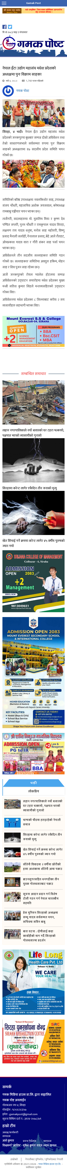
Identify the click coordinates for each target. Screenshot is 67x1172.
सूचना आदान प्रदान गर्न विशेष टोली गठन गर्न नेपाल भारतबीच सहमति (41, 899)
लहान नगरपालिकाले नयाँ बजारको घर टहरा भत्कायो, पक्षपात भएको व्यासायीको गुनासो (33, 433)
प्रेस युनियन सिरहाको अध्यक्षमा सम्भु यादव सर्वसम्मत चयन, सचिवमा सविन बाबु (40, 917)
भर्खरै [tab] (33, 783)
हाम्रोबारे (14, 1159)
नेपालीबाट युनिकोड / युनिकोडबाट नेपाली (44, 1159)
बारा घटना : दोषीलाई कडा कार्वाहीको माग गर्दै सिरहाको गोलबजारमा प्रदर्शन (39, 936)
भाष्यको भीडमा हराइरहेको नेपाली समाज (42, 822)
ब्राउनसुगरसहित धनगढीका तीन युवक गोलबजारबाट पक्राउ (41, 881)
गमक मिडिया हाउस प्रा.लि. (49, 1164)
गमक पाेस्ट (22, 91)
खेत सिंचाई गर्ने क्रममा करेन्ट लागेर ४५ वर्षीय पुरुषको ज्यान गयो (33, 543)
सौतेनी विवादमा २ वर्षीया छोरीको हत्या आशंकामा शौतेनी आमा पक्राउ (42, 866)
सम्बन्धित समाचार (33, 374)
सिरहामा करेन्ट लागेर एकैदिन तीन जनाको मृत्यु (29, 488)
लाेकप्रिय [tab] (33, 791)
